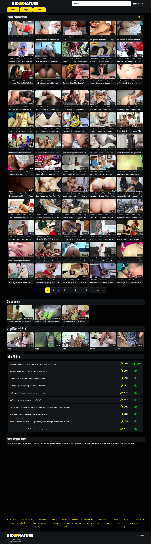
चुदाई (31, 58)
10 (98, 290)
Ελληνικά (55, 523)
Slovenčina (103, 519)
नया (39, 10)
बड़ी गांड (49, 37)
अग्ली (18, 107)
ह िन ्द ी (11, 519)
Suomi (33, 523)
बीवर (30, 37)
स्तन (121, 80)
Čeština (67, 523)
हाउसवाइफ (49, 80)
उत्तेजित (81, 37)
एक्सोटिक (82, 80)
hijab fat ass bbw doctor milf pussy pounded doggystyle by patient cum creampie (40, 407)
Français (101, 527)
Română (75, 519)
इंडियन (139, 37)
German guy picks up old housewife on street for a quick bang (33, 364)
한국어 (12, 523)
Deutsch (64, 527)
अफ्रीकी (21, 236)
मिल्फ (18, 37)
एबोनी (71, 58)
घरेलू (110, 58)
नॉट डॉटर (56, 171)
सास (120, 37)
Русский (41, 527)
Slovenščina (88, 519)
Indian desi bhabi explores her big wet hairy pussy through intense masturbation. (40, 422)
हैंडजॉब (45, 128)
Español (113, 527)
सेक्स (24, 37)
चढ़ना (24, 215)
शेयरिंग (51, 58)
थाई (126, 80)
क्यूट (104, 128)
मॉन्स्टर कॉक (40, 37)
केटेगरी (13, 10)
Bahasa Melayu (27, 519)
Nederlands (134, 523)
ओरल (84, 280)
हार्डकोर (132, 37)
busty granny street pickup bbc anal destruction (27, 386)
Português (42, 519)
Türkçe (108, 523)
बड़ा (38, 58)
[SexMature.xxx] (25, 4)
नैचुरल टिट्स (72, 37)
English (52, 527)
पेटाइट (93, 215)
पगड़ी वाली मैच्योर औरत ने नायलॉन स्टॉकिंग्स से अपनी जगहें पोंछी (28, 414)
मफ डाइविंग (12, 80)
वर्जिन (11, 58)
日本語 (22, 523)
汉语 (123, 527)
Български (77, 527)
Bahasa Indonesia (93, 523)
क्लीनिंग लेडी (77, 128)
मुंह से (25, 58)
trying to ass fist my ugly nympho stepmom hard (27, 378)
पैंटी (84, 193)
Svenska (29, 527)
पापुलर (26, 10)
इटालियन (111, 128)
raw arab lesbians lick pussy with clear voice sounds (29, 371)
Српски (115, 519)
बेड (50, 171)
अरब (121, 128)
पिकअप (12, 107)
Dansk (43, 523)
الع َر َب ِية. (120, 523)
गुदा (92, 37)
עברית (54, 519)
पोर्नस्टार (18, 58)
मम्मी (30, 128)
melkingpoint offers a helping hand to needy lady (28, 393)
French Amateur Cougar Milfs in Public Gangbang (28, 429)
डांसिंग (18, 215)
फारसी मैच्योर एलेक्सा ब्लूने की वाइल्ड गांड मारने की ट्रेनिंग (26, 400)
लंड (107, 37)
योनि (12, 37)
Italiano (89, 527)
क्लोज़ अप (105, 150)
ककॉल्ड (44, 58)
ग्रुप (18, 150)
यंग (65, 37)
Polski (64, 519)
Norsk (126, 519)
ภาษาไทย (137, 519)
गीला (112, 150)
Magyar (78, 523)
